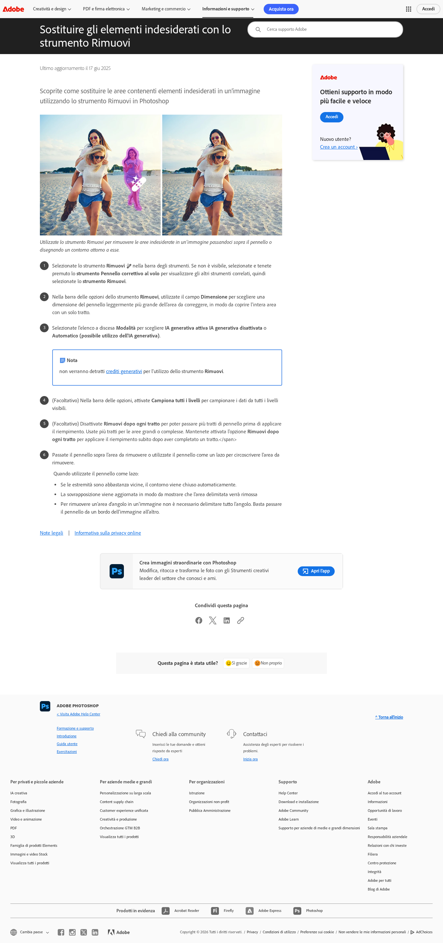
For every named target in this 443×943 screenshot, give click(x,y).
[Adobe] (13, 9)
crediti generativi (124, 371)
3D (12, 837)
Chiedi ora (160, 759)
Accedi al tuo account (384, 793)
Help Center (288, 793)
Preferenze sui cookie (317, 932)
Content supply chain (116, 802)
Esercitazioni (67, 751)
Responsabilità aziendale (387, 837)
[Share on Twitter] (213, 622)
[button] (408, 9)
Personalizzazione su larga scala (125, 793)
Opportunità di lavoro (385, 810)
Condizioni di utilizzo (279, 932)
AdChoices (424, 932)
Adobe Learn (289, 819)
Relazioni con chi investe (387, 845)
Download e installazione (299, 802)
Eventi (372, 819)
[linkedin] (95, 932)
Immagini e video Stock (29, 854)
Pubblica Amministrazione (210, 810)
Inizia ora (250, 759)
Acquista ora (281, 9)
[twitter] (83, 932)
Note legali (51, 533)
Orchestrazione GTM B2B (120, 828)
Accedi (428, 9)
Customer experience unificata (124, 810)
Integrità (374, 871)
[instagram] (72, 932)
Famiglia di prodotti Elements (33, 845)
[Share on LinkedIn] (227, 622)
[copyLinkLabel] (241, 622)
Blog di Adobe (379, 889)
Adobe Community (293, 810)
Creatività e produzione (118, 819)
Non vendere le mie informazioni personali (372, 932)
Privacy (252, 932)
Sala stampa (378, 828)
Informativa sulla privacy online (108, 533)
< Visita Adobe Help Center (78, 714)
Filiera (373, 854)
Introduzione (67, 736)
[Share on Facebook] (199, 622)
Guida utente (67, 744)
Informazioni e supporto (225, 9)
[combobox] (325, 29)
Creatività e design (49, 9)
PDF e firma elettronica (104, 9)
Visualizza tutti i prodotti (29, 863)
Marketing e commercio (164, 9)
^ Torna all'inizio (389, 717)
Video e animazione (26, 819)
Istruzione (197, 793)
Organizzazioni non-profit (209, 802)
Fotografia (18, 802)
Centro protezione (382, 863)
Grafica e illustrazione (27, 810)
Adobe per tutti (379, 880)
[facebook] (61, 932)
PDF (13, 828)
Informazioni (378, 802)
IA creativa (18, 793)
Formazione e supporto (75, 728)
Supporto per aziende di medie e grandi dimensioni (314, 828)
